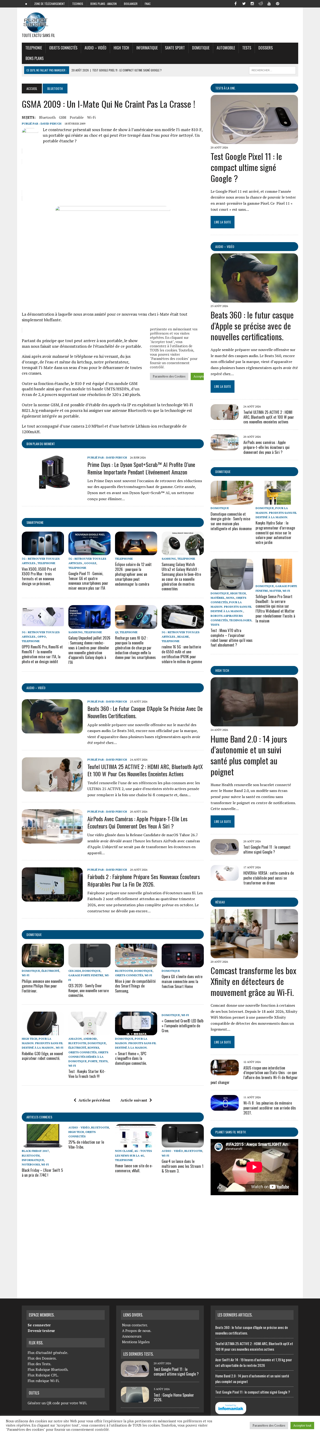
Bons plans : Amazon (103, 4)
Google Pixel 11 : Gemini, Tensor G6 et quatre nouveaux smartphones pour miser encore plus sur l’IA (88, 581)
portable (77, 117)
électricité (50, 971)
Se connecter (39, 1325)
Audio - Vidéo (79, 1127)
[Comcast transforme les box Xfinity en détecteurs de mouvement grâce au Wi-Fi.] (254, 955)
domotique (34, 934)
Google (90, 563)
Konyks (93, 1047)
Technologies (240, 620)
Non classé (124, 1151)
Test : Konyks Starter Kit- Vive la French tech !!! (86, 1074)
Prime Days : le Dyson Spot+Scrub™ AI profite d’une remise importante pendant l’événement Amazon (141, 468)
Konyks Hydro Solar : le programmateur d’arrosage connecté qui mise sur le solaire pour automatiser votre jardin (275, 532)
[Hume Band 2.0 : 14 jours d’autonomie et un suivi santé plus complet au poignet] (254, 723)
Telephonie (33, 48)
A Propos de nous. (136, 1330)
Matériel (218, 597)
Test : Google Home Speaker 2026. (174, 1397)
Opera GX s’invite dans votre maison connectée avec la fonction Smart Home (182, 981)
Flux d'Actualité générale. (48, 1352)
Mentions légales (136, 1341)
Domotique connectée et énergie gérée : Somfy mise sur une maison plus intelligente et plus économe (231, 521)
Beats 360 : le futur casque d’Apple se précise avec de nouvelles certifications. (145, 712)
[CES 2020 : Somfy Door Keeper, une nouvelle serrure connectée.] (89, 964)
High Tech (121, 48)
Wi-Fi (91, 117)
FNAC (148, 4)
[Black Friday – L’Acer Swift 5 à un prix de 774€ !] (43, 1144)
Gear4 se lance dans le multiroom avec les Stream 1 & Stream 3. (182, 1166)
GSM (62, 117)
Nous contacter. (135, 1325)
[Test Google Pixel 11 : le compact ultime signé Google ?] (254, 141)
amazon (75, 1038)
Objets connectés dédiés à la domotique (88, 1056)
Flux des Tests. (39, 1363)
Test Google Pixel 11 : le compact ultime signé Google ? (246, 167)
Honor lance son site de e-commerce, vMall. (134, 1168)
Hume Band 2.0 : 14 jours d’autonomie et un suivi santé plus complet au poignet (249, 755)
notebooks (31, 1164)
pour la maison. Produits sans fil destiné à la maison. (42, 1043)
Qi (116, 632)
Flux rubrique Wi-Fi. (44, 1380)
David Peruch (51, 123)
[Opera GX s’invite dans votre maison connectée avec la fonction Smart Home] (183, 964)
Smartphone (35, 522)
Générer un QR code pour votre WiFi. (57, 1403)
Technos (77, 4)
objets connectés (63, 48)
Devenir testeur (41, 1330)
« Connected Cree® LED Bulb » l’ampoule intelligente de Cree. (182, 1025)
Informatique (147, 48)
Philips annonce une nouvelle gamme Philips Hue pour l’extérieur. (42, 986)
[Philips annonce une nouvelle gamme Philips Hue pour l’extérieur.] (43, 964)
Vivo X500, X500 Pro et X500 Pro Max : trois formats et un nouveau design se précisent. (39, 576)
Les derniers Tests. (138, 1354)
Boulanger (131, 4)
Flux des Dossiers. (42, 1358)
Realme (183, 636)
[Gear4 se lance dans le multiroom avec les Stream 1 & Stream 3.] (183, 1144)
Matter (275, 590)
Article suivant (133, 1100)
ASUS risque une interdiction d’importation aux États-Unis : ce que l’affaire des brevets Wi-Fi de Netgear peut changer (254, 1075)
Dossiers (265, 48)
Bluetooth (47, 117)
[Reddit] (260, 3)
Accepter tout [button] (302, 1425)
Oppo (41, 636)
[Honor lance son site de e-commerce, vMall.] (136, 1144)
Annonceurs (131, 1336)
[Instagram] (252, 3)
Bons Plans (35, 58)
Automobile (226, 48)
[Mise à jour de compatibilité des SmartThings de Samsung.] (136, 964)
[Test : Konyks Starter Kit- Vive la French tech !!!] (89, 1032)
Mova (230, 597)
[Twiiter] (244, 3)
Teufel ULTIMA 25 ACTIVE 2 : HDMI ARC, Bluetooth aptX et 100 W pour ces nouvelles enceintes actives (145, 770)
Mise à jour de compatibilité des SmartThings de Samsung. (135, 986)
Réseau (220, 901)
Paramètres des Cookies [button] (269, 1425)
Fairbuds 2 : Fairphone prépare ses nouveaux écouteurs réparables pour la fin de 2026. (143, 880)
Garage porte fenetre (85, 975)
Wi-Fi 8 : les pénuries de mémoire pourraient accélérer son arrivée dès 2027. (269, 1108)
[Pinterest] (277, 3)
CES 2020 (74, 971)
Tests (246, 48)
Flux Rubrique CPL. (43, 1375)
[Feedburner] (286, 3)
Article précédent (94, 1100)
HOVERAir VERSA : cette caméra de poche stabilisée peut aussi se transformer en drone (268, 878)
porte (92, 1061)
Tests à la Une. (225, 87)
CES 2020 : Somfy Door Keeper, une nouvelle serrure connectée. (88, 990)
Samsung (169, 558)
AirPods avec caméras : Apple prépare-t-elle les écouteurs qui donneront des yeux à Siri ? (137, 822)
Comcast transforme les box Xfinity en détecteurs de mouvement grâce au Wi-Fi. (253, 981)
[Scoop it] (294, 3)
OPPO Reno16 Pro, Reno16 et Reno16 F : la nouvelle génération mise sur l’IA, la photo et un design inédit (42, 654)
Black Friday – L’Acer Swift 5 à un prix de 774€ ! (42, 1172)
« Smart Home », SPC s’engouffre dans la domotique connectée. (131, 1058)
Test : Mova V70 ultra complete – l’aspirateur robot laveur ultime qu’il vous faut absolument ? (232, 638)
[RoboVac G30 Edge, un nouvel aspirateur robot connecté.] (43, 1032)
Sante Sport (175, 48)
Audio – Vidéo (95, 48)
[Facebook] (235, 3)
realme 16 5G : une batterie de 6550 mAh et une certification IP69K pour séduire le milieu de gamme (182, 654)
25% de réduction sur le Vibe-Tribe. (86, 1144)
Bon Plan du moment (40, 443)
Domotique (200, 48)
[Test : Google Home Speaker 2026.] (135, 1399)
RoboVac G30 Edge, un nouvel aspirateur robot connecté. (42, 1056)
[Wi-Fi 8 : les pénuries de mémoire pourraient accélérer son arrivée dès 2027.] (225, 1107)
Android (90, 1038)
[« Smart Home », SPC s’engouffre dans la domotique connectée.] (136, 1032)
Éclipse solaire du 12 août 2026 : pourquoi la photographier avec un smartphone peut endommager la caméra (133, 574)
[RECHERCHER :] (272, 69)
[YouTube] (269, 3)
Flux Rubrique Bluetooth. (48, 1369)
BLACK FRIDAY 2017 (35, 1151)
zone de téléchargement (49, 4)
